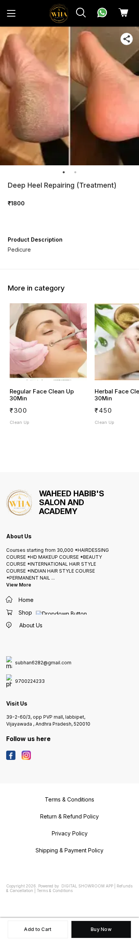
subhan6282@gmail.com (43, 662)
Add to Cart (37, 929)
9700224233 (30, 681)
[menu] (11, 13)
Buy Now (101, 929)
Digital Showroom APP (87, 886)
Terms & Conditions (55, 890)
